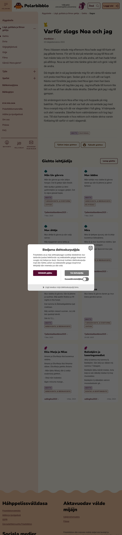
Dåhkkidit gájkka (45, 273)
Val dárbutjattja (76, 273)
